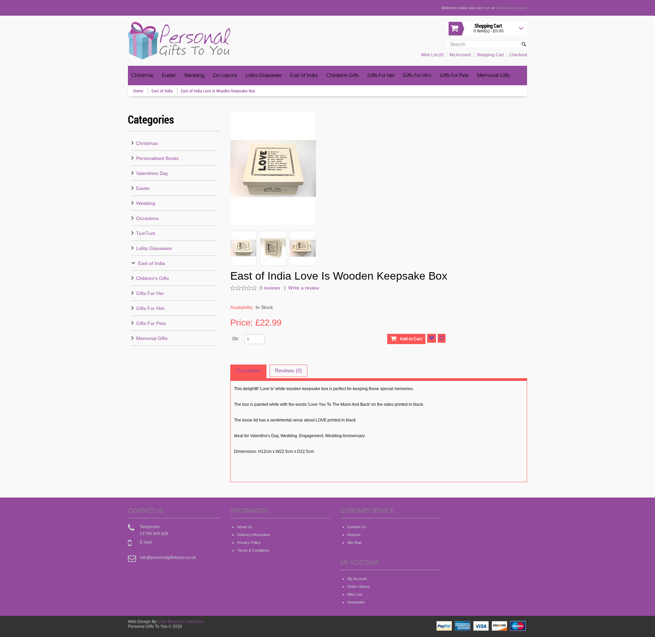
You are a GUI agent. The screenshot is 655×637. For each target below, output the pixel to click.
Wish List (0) (432, 55)
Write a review (303, 288)
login (487, 8)
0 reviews (270, 288)
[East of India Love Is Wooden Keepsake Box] (243, 248)
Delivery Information (253, 535)
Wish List (354, 594)
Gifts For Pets (454, 75)
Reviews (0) (288, 370)
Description (248, 370)
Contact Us (356, 527)
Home (138, 91)
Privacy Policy (249, 542)
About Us (244, 527)
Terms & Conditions (253, 550)
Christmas (142, 75)
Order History (358, 586)
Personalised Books (157, 158)
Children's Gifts (342, 75)
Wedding (194, 75)
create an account (511, 8)
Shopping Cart (490, 55)
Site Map (354, 542)
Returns (354, 535)
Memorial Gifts (493, 75)
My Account (460, 55)
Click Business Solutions (180, 621)
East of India (304, 75)
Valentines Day (152, 173)
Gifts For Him (417, 75)
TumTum (145, 233)
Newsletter (356, 602)
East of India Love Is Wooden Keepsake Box (218, 91)
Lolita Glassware (264, 75)
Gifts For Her (380, 75)
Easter (169, 75)
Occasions (225, 75)
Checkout (518, 55)
